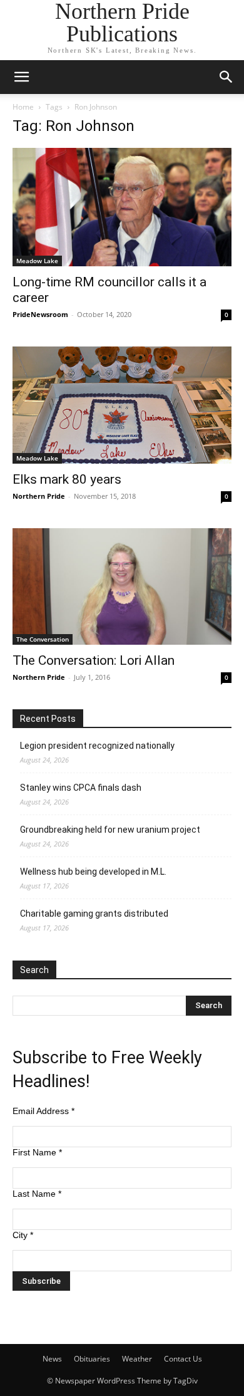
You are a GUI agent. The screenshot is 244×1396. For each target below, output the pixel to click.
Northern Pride (39, 496)
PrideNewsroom (40, 314)
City (23, 1235)
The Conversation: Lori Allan (94, 660)
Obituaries (92, 1358)
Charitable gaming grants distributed (94, 914)
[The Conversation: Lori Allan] (122, 586)
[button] (21, 77)
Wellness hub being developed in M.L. (93, 872)
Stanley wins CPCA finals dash (80, 788)
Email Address (43, 1111)
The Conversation (42, 639)
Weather (137, 1358)
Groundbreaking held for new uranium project (110, 830)
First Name (37, 1152)
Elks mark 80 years (67, 479)
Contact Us (183, 1358)
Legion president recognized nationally (97, 746)
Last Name (37, 1194)
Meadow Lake (37, 260)
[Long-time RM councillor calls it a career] (122, 207)
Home (23, 107)
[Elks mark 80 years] (122, 405)
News (52, 1358)
